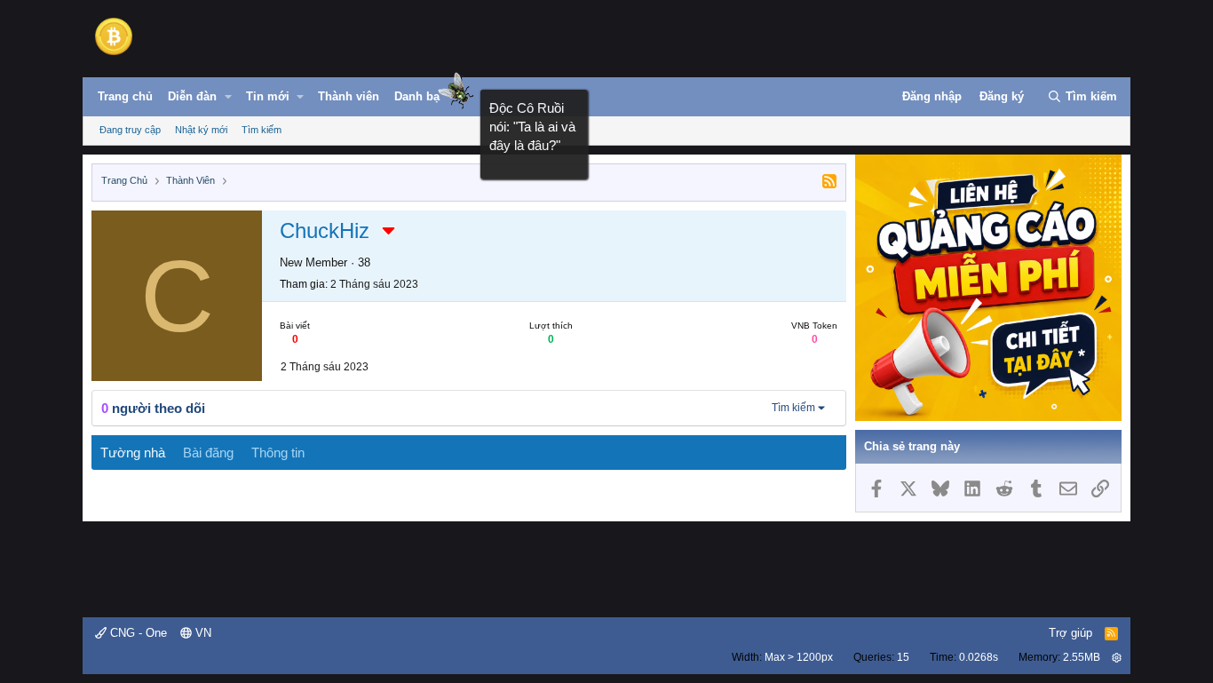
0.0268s (978, 657)
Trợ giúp (1070, 632)
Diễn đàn (192, 96)
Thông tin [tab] (278, 452)
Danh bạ (417, 96)
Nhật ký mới (201, 129)
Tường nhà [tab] (132, 452)
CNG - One (137, 632)
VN (201, 632)
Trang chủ (125, 96)
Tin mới (267, 96)
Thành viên (348, 96)
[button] (228, 97)
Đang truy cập (130, 129)
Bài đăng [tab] (208, 452)
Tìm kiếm (261, 129)
